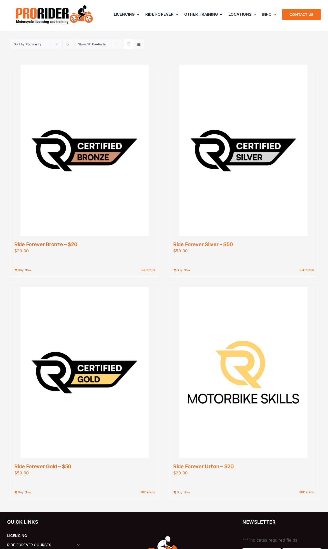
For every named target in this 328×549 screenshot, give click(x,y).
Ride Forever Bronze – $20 (45, 244)
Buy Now (25, 270)
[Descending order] (68, 44)
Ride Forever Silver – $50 (203, 244)
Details (149, 270)
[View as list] (139, 44)
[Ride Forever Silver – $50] (243, 150)
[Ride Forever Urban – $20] (243, 372)
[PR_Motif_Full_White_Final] (164, 538)
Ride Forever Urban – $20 (203, 466)
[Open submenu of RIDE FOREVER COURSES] (77, 545)
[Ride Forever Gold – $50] (85, 372)
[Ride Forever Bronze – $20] (85, 150)
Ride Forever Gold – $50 (42, 466)
